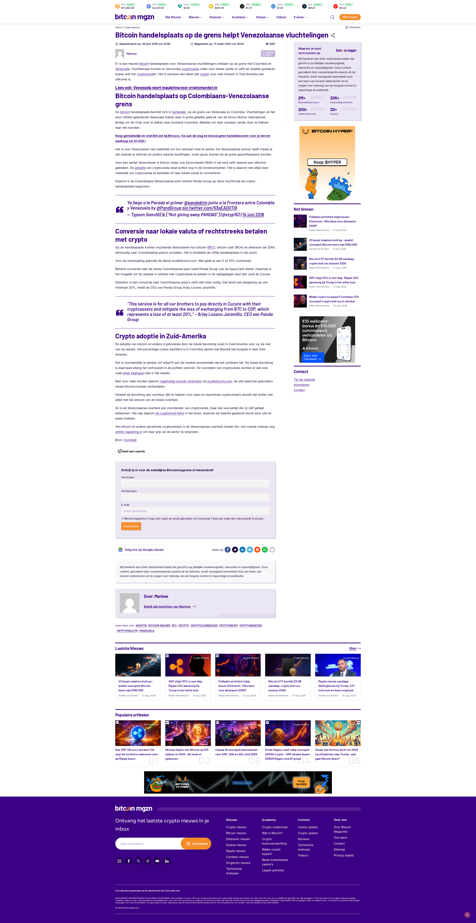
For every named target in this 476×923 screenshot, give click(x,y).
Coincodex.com (172, 891)
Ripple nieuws (235, 851)
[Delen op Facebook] (228, 550)
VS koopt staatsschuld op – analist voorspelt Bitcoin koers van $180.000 (135, 685)
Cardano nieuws (237, 857)
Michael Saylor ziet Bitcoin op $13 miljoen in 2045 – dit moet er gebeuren (186, 754)
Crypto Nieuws (132, 27)
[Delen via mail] (272, 550)
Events (299, 17)
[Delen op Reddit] (257, 550)
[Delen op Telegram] (250, 550)
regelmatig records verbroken (181, 381)
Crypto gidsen (308, 833)
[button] (332, 17)
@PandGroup (169, 207)
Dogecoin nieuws (238, 863)
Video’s (303, 855)
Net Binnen (173, 17)
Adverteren (301, 385)
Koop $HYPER (327, 162)
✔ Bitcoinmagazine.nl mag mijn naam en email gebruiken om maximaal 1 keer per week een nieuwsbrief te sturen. (192, 518)
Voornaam (127, 477)
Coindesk (130, 440)
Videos (281, 17)
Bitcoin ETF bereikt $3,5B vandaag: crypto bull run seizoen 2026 (284, 685)
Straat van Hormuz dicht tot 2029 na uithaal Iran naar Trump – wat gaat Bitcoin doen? (336, 754)
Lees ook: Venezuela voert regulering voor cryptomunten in (166, 87)
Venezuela (122, 69)
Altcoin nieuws (151, 724)
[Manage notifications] (467, 915)
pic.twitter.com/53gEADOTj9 (209, 207)
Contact (299, 390)
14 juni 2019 (253, 214)
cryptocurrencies (204, 625)
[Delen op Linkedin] (242, 550)
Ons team (340, 837)
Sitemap (339, 849)
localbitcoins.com (219, 381)
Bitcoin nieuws (159, 625)
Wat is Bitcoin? (272, 833)
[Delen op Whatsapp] (265, 550)
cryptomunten (250, 625)
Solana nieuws (236, 845)
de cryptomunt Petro (169, 413)
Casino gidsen (308, 827)
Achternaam (129, 491)
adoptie (140, 168)
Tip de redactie (304, 379)
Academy (238, 17)
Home (118, 27)
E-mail (125, 504)
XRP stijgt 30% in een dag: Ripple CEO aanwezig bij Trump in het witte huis (185, 685)
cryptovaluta (190, 69)
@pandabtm (195, 202)
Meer (353, 648)
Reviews (303, 839)
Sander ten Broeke (319, 248)
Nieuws (231, 820)
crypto (204, 74)
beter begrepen (133, 373)
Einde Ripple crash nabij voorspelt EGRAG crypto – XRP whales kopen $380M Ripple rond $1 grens (287, 754)
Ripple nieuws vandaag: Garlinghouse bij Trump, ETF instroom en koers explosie (336, 685)
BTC (211, 247)
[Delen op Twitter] (235, 550)
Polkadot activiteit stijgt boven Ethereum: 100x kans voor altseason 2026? (332, 221)
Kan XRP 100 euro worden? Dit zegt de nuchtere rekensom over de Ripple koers (136, 754)
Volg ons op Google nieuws (144, 549)
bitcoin (144, 63)
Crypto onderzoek (275, 827)
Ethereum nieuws (238, 839)
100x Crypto (350, 17)
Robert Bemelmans (319, 230)
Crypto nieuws (236, 827)
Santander (179, 112)
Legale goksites (273, 870)
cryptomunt (145, 74)
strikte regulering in (128, 432)
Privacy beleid (344, 855)
